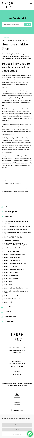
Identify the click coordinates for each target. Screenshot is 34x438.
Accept (17, 425)
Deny (17, 429)
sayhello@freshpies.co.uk (17, 350)
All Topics (6, 37)
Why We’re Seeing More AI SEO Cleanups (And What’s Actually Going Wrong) (17, 384)
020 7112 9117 (17, 353)
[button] (31, 3)
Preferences (17, 434)
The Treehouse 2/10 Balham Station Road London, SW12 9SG (17, 364)
